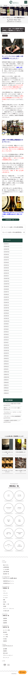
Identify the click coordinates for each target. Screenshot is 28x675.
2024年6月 (6, 294)
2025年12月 (6, 246)
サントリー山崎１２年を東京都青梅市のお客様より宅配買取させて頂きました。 (14, 227)
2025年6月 (6, 262)
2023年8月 (6, 310)
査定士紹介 (5, 653)
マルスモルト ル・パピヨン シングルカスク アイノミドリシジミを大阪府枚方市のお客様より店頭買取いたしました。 (13, 412)
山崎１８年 (19, 67)
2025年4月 (6, 268)
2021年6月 (6, 329)
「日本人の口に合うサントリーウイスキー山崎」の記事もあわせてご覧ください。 (12, 214)
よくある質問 (6, 569)
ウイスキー (5, 35)
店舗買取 (5, 622)
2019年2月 (6, 366)
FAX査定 (5, 638)
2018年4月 (6, 393)
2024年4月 (6, 300)
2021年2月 (6, 340)
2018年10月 (6, 377)
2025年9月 (6, 254)
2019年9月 (6, 356)
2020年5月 (6, 345)
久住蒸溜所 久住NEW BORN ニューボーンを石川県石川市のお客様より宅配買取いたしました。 (13, 420)
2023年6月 (6, 313)
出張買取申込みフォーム (8, 583)
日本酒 (4, 602)
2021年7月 (6, 326)
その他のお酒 (6, 610)
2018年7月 (6, 385)
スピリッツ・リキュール (8, 608)
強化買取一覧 (6, 573)
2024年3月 (6, 302)
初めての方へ (6, 565)
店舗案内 (5, 651)
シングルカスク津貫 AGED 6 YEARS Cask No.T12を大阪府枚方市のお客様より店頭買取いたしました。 (13, 403)
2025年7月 (6, 260)
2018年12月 (6, 372)
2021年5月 (6, 332)
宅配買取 (5, 618)
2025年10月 (6, 252)
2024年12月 (6, 278)
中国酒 (4, 606)
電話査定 (5, 632)
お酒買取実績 (6, 567)
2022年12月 (6, 321)
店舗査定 (5, 641)
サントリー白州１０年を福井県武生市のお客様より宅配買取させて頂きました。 (13, 232)
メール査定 (5, 634)
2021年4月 (6, 334)
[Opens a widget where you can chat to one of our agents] (22, 672)
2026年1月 (6, 244)
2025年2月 (6, 273)
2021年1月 (6, 342)
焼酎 (4, 599)
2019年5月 (6, 358)
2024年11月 (6, 281)
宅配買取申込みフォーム (8, 581)
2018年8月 (6, 382)
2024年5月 (6, 297)
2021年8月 (6, 324)
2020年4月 (6, 348)
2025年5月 (6, 265)
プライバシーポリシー (8, 655)
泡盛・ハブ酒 (6, 604)
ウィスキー (5, 597)
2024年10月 (6, 284)
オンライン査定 (6, 630)
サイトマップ (6, 657)
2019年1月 (6, 369)
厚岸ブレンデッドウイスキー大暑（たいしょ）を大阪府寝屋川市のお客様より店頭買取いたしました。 (13, 408)
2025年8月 (6, 257)
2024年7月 (6, 292)
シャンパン (5, 595)
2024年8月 (6, 289)
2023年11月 (6, 308)
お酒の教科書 (6, 571)
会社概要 (5, 648)
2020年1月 (6, 353)
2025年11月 (6, 249)
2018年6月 (6, 388)
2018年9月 (6, 380)
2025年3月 (6, 270)
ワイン (4, 591)
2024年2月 (6, 305)
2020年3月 (6, 350)
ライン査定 (5, 636)
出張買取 (5, 620)
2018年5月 (6, 390)
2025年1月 (6, 276)
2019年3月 (6, 364)
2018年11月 (6, 374)
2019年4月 (6, 361)
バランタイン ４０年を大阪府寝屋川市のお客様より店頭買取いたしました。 (13, 416)
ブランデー (5, 593)
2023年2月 (6, 318)
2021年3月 (6, 337)
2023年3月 (6, 316)
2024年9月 (6, 286)
